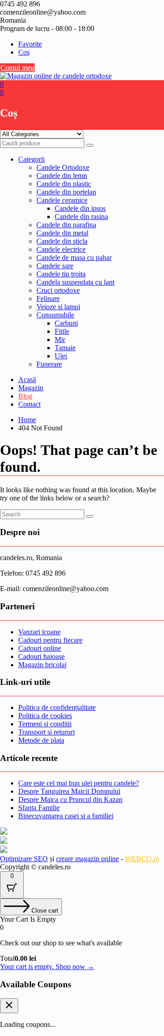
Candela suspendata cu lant (75, 282)
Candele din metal (62, 233)
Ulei (61, 356)
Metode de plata (41, 740)
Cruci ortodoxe (58, 290)
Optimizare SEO (24, 858)
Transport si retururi (46, 732)
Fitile (62, 331)
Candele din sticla (61, 241)
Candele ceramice (61, 200)
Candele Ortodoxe (62, 167)
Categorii (31, 159)
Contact (29, 404)
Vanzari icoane (39, 632)
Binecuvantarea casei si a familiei (65, 816)
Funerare (49, 364)
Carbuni (66, 323)
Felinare (48, 298)
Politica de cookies (45, 716)
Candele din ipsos (80, 208)
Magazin (30, 388)
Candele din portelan (66, 192)
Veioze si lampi (58, 307)
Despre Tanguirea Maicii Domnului (69, 791)
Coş (24, 52)
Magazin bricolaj (42, 665)
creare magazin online (87, 858)
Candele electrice (61, 249)
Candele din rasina (81, 216)
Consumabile (55, 315)
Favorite (30, 44)
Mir (60, 339)
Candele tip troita (61, 274)
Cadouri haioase (41, 656)
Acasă (27, 379)
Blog (25, 396)
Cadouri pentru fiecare (50, 640)
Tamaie (65, 348)
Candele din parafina (66, 225)
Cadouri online (39, 648)
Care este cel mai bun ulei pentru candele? (78, 783)
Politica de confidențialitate (57, 707)
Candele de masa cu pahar (74, 257)
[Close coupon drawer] (9, 1005)
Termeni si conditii (45, 724)
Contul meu (17, 67)
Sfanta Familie (39, 807)
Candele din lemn (61, 175)
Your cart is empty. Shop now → (47, 966)
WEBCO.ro (142, 858)
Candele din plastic (63, 184)
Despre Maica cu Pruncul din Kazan (70, 799)
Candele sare (54, 266)
